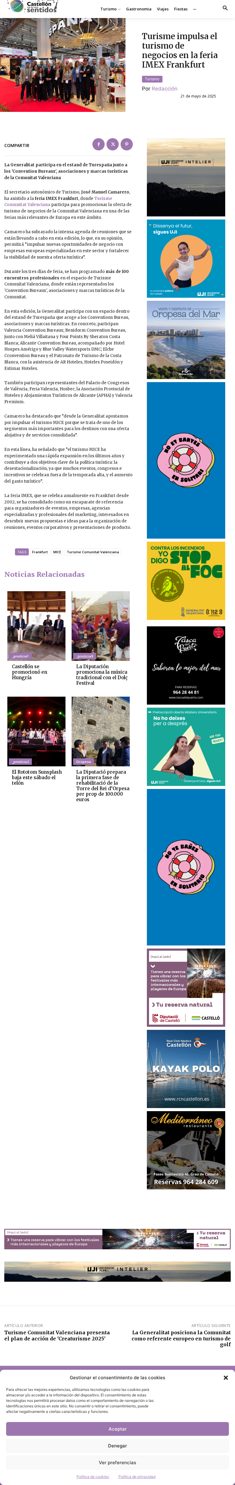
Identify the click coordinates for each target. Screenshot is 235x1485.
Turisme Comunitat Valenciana (93, 552)
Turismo (152, 79)
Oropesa (83, 761)
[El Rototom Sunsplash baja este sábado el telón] (36, 731)
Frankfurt (40, 552)
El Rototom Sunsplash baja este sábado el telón (37, 777)
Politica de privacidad (136, 1476)
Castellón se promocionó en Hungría (29, 672)
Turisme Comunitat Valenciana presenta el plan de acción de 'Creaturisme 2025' (57, 1335)
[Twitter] (112, 144)
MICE (57, 552)
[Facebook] (98, 144)
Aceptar (118, 1429)
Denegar (117, 1446)
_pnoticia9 (84, 656)
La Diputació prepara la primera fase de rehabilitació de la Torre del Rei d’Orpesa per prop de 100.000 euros (102, 785)
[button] (226, 1378)
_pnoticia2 (20, 761)
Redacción (164, 89)
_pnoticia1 (20, 656)
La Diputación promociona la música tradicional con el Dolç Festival (102, 675)
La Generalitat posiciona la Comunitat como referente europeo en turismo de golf (181, 1338)
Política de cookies (92, 1476)
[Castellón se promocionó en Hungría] (36, 626)
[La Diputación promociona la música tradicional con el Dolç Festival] (101, 626)
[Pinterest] (127, 144)
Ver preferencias (117, 1462)
